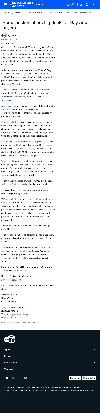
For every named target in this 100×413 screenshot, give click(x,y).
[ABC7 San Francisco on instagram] (19, 377)
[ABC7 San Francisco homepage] (21, 5)
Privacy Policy (9, 387)
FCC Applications (42, 390)
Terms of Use (77, 387)
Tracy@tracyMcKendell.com (15, 314)
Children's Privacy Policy (40, 387)
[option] (15, 12)
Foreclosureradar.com (11, 279)
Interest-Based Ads (10, 390)
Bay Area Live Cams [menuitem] (82, 12)
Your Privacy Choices (23, 387)
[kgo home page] (9, 339)
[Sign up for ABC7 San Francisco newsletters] (25, 377)
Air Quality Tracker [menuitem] (12, 12)
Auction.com (7, 100)
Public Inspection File (27, 390)
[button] (5, 4)
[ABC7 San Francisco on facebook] (6, 377)
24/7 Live (40, 4)
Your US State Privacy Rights (61, 387)
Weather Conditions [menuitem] (63, 12)
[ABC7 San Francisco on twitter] (13, 377)
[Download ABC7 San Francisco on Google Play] (89, 378)
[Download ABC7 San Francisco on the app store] (75, 378)
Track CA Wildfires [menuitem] (34, 12)
